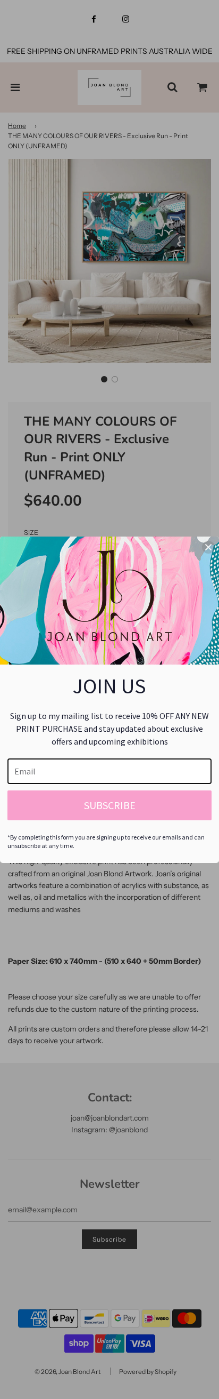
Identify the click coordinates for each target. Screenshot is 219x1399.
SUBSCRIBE (110, 805)
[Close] (208, 547)
